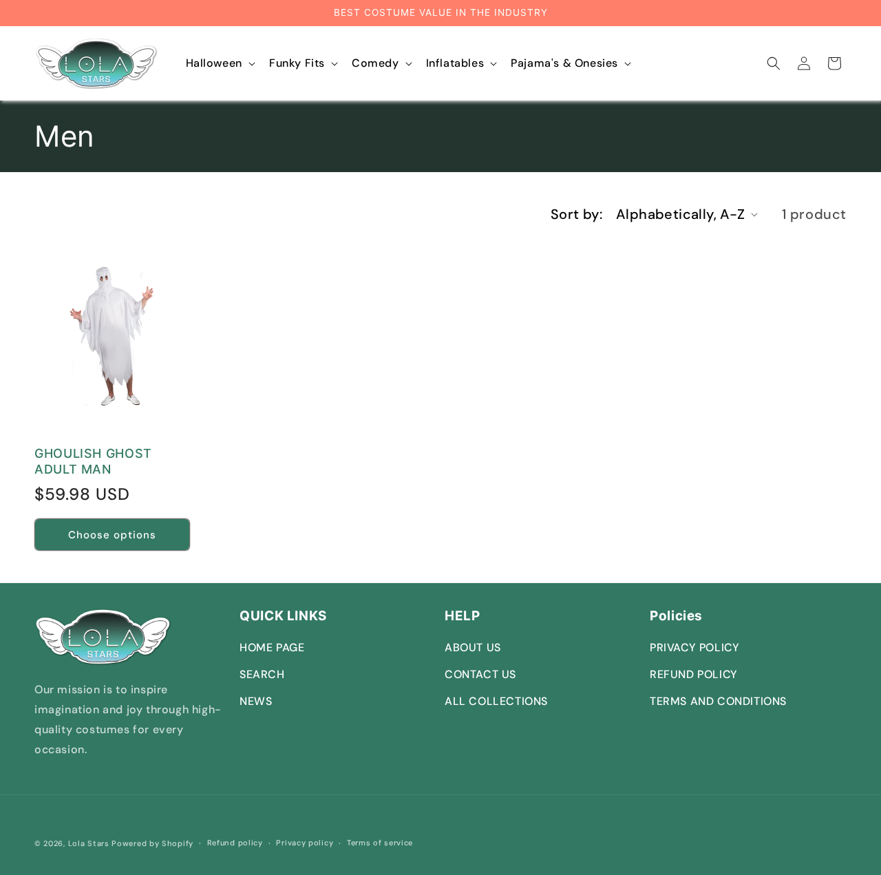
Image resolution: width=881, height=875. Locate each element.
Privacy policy (304, 842)
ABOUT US (473, 647)
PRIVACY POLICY (694, 647)
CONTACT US (480, 674)
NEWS (256, 701)
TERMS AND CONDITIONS (718, 701)
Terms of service (380, 842)
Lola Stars (88, 843)
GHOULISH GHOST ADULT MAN (93, 461)
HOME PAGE (272, 647)
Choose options (112, 535)
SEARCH (262, 674)
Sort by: (576, 214)
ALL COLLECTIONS (496, 701)
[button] (219, 63)
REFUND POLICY (694, 674)
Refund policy (235, 842)
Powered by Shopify (152, 843)
